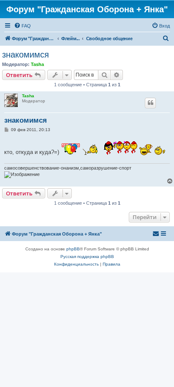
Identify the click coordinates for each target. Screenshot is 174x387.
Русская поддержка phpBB (87, 256)
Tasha (37, 64)
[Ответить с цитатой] (150, 103)
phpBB (73, 249)
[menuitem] (22, 26)
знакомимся (25, 54)
